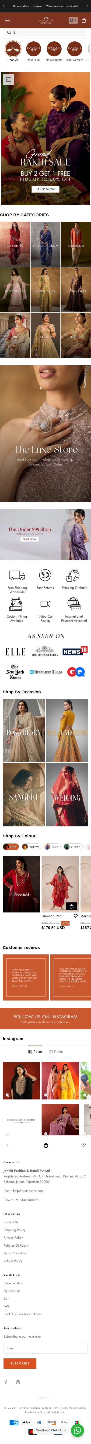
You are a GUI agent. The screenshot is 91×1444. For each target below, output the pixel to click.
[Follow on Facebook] (6, 1382)
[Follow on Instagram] (18, 1382)
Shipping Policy (14, 1229)
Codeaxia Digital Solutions (45, 1412)
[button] (73, 20)
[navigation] (45, 53)
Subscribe (20, 1363)
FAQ (7, 1306)
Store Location (13, 1283)
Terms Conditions (16, 1253)
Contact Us (11, 1222)
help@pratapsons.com (28, 1190)
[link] (13, 51)
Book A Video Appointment (22, 1314)
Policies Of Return (16, 1245)
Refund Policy (13, 1261)
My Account (12, 1290)
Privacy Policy (13, 1237)
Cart (6, 1298)
